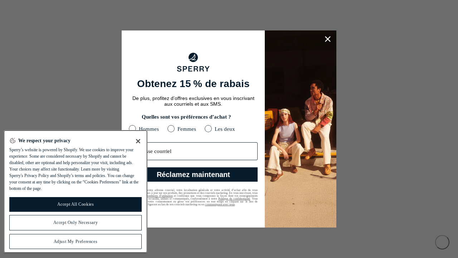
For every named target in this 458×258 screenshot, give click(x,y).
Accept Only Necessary (75, 222)
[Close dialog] (327, 39)
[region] (75, 191)
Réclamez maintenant (193, 174)
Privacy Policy (36, 175)
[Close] (138, 141)
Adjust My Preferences (76, 241)
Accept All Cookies (75, 204)
